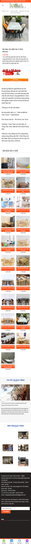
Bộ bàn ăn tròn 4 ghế (8, 190)
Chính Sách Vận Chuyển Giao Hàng (15, 501)
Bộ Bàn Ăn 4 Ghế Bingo (23, 287)
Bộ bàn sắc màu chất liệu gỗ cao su (23, 171)
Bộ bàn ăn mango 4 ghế (23, 346)
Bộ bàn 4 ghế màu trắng (23, 209)
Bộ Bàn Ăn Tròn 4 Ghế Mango (23, 229)
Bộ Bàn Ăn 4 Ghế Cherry (8, 268)
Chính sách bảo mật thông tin (9, 499)
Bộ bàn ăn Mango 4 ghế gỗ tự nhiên (8, 229)
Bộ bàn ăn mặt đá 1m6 (8, 346)
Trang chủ (5, 11)
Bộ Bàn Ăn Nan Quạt (23, 268)
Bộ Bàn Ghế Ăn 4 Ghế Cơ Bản (23, 191)
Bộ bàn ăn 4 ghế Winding (8, 326)
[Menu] (3, 5)
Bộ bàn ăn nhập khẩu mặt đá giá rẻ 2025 (7, 366)
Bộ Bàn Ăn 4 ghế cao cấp (7, 287)
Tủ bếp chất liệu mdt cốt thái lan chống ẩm (8, 171)
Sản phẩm (14, 11)
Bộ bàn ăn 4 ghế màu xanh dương (8, 210)
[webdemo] (15, 5)
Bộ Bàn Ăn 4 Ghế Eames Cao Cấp (8, 249)
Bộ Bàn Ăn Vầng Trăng (8, 307)
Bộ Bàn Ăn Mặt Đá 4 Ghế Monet (23, 327)
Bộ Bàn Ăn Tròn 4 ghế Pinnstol (23, 249)
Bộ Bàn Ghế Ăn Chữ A (23, 307)
